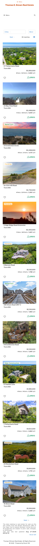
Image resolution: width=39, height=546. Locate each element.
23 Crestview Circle (11, 147)
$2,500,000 (30, 230)
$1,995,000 (31, 389)
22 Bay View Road (10, 107)
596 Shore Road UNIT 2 (12, 306)
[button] (34, 15)
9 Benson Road (9, 266)
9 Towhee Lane (9, 386)
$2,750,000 (30, 190)
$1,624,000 (31, 429)
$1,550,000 (31, 508)
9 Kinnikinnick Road (11, 346)
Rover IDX (33, 535)
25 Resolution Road (11, 465)
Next (26, 520)
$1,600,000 (31, 468)
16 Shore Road (9, 505)
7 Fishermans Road (11, 425)
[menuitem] (15, 32)
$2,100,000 (31, 349)
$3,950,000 (30, 71)
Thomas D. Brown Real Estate (19, 5)
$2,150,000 (31, 270)
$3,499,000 (30, 110)
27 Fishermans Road (11, 67)
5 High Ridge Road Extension (14, 226)
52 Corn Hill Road (10, 187)
